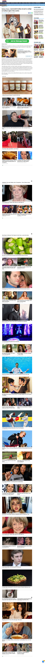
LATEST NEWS (37, 7)
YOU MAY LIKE (37, 42)
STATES (6, 6)
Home (3, 6)
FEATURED (36, 18)
